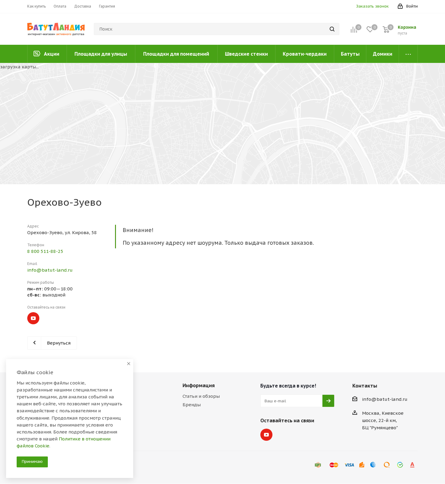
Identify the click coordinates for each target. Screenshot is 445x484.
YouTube (33, 318)
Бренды (192, 404)
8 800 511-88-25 (45, 251)
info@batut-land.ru (50, 270)
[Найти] (332, 29)
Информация (199, 385)
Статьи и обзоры (201, 396)
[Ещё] (408, 54)
